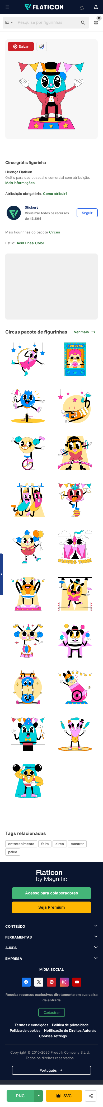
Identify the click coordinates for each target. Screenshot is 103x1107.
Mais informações (20, 183)
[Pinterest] (51, 982)
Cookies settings (53, 1036)
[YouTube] (76, 982)
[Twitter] (38, 982)
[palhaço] (28, 546)
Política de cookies (25, 1030)
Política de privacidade (70, 1025)
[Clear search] (71, 23)
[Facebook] (26, 982)
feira (45, 844)
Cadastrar (52, 1012)
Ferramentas (18, 937)
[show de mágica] (28, 734)
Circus (54, 232)
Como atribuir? (55, 193)
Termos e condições (31, 1025)
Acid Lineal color (30, 243)
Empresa (13, 958)
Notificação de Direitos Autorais (70, 1030)
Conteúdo (15, 926)
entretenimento (21, 844)
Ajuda (11, 948)
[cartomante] (75, 359)
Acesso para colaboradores (51, 892)
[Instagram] (64, 982)
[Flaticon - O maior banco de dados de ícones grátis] (44, 7)
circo (59, 844)
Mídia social (51, 969)
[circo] (28, 359)
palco (12, 852)
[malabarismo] (75, 734)
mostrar (77, 844)
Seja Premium (51, 907)
